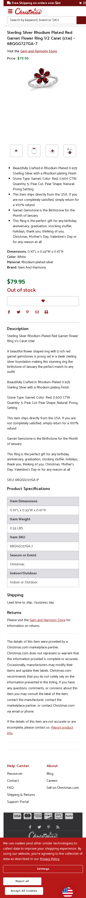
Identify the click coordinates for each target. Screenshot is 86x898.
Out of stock (21, 290)
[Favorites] (43, 301)
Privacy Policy (49, 859)
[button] (9, 312)
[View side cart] (84, 3)
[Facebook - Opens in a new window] (29, 827)
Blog (50, 774)
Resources (14, 774)
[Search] (81, 20)
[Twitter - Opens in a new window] (38, 827)
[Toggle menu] (10, 11)
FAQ (10, 788)
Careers (52, 781)
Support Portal (18, 802)
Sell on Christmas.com (63, 788)
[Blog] (57, 827)
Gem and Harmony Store (38, 51)
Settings (43, 869)
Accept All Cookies (24, 891)
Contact (13, 781)
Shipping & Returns (21, 795)
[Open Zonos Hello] (65, 890)
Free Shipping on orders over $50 (36, 3)
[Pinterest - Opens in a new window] (47, 827)
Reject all (22, 881)
